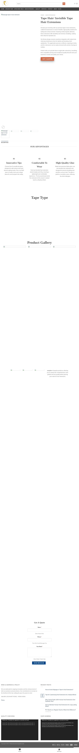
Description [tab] (4, 142)
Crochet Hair (9, 9)
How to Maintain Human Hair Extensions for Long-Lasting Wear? (61, 705)
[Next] (35, 71)
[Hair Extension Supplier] (7, 3)
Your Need (39, 646)
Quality (38, 9)
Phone (39, 636)
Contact (50, 9)
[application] (19, 729)
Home (2, 9)
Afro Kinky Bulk (19, 9)
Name (39, 627)
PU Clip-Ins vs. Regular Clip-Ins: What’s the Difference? (60, 710)
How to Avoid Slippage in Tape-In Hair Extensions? (59, 689)
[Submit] (64, 3)
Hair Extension (29, 9)
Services (44, 9)
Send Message (39, 663)
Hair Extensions (50, 15)
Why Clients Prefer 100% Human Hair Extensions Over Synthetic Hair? (60, 700)
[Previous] (3, 71)
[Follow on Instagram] (76, 3)
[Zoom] (3, 127)
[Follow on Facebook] (74, 3)
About (55, 9)
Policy (3, 700)
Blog (59, 9)
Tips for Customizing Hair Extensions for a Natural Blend (60, 694)
